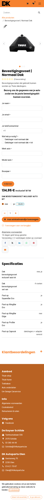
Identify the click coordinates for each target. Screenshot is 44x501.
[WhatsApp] (26, 243)
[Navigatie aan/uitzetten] (39, 3)
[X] (12, 243)
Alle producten (8, 17)
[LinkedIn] (19, 243)
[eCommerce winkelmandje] (27, 3)
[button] (4, 43)
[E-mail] (5, 250)
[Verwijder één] (5, 213)
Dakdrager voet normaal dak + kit (19, 142)
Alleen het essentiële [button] (19, 497)
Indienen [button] (8, 183)
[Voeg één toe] (16, 213)
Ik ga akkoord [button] (35, 497)
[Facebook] (5, 243)
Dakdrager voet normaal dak (17, 139)
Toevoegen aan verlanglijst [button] (18, 225)
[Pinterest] (34, 243)
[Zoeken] (39, 12)
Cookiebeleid (14, 490)
